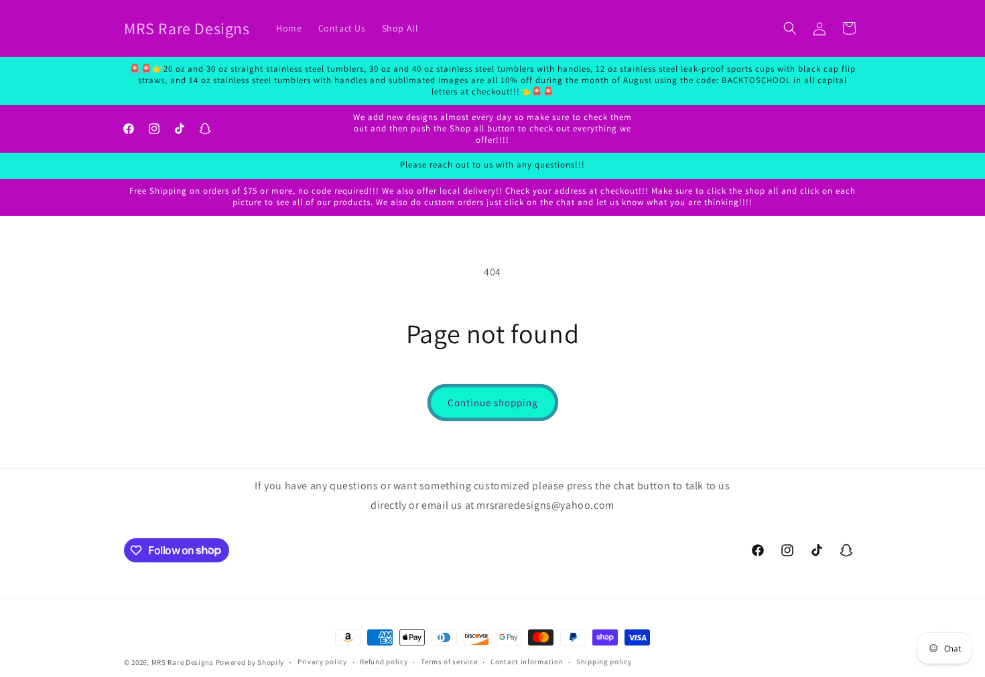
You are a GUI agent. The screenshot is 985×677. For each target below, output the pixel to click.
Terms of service (449, 661)
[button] (790, 28)
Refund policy (383, 661)
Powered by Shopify (250, 662)
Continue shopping (493, 402)
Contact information (526, 661)
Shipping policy (604, 661)
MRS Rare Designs (182, 662)
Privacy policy (322, 661)
